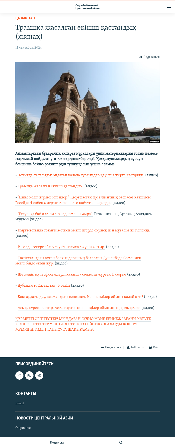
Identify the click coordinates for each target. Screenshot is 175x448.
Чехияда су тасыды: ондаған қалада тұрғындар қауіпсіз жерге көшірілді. (80, 175)
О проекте (23, 428)
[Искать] (121, 442)
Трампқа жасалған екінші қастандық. (50, 186)
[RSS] (29, 375)
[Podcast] (39, 375)
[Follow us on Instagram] (19, 375)
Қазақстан (25, 18)
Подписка (57, 442)
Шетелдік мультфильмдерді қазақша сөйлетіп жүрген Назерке (72, 275)
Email (19, 403)
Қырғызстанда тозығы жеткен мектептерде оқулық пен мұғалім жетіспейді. (84, 231)
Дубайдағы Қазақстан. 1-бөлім (44, 286)
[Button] (149, 57)
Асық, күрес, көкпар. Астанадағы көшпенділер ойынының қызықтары (79, 308)
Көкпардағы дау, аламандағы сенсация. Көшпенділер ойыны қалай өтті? (80, 297)
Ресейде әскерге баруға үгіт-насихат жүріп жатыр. (61, 247)
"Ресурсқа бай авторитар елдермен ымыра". (55, 214)
